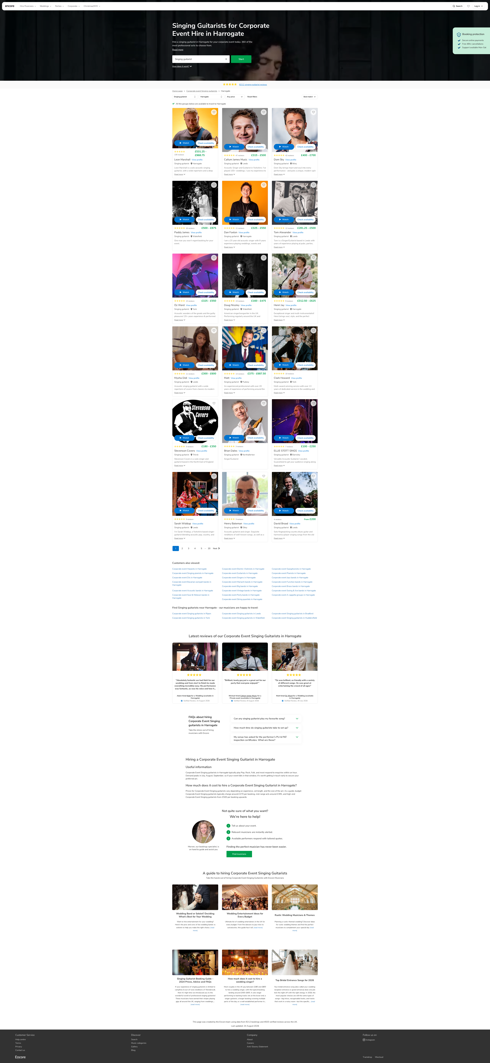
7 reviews (289, 446)
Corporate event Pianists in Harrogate (289, 573)
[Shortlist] (468, 6)
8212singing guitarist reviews (253, 84)
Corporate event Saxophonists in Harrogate (291, 569)
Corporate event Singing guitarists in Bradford (292, 613)
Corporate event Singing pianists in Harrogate (192, 573)
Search (459, 6)
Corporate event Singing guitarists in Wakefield (243, 618)
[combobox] (185, 97)
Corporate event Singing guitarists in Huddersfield (294, 618)
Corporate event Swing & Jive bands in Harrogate (294, 590)
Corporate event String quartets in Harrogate (242, 599)
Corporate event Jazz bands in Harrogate (290, 577)
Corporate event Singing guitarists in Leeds (241, 613)
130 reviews (179, 154)
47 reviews (240, 155)
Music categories (138, 1043)
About (250, 1039)
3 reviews (189, 446)
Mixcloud (379, 1057)
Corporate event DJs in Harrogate (187, 577)
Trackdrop (367, 1057)
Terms (18, 1043)
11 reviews (240, 228)
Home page (177, 91)
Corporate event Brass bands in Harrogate (291, 586)
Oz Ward (288, 696)
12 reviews (289, 228)
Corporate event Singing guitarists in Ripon (191, 613)
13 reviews (190, 301)
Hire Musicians (26, 6)
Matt (189, 696)
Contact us (20, 1050)
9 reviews (289, 301)
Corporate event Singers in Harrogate (239, 577)
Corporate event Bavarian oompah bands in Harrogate (191, 583)
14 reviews (240, 374)
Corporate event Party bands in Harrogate (241, 595)
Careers (250, 1043)
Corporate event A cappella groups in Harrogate (293, 595)
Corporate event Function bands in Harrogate (292, 582)
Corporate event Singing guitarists (201, 91)
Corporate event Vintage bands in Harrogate (242, 590)
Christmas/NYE (91, 6)
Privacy (18, 1046)
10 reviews (289, 374)
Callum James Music (248, 696)
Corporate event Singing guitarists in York (191, 618)
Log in (477, 6)
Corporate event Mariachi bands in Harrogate (242, 582)
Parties (58, 6)
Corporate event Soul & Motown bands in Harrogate (190, 596)
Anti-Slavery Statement (257, 1046)
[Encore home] (9, 6)
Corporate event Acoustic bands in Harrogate (192, 590)
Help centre (20, 1039)
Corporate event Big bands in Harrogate (240, 586)
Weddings (44, 6)
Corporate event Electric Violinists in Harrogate (243, 569)
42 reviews (289, 155)
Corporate (72, 6)
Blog (133, 1050)
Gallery (134, 1046)
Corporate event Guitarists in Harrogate (240, 573)
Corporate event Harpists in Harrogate (189, 569)
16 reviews (190, 228)
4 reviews (277, 519)
